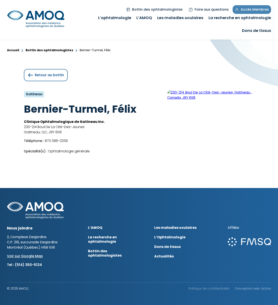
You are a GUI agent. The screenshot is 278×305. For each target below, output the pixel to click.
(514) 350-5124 (28, 264)
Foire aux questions (212, 9)
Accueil (13, 50)
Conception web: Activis (253, 288)
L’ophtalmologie (114, 18)
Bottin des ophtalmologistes (157, 9)
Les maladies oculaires (180, 18)
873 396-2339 (56, 140)
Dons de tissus (256, 31)
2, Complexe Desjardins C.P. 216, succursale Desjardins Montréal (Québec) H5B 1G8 (32, 242)
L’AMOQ (144, 18)
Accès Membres (255, 9)
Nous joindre (20, 228)
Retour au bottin (49, 75)
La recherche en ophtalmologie (239, 18)
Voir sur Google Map (25, 256)
